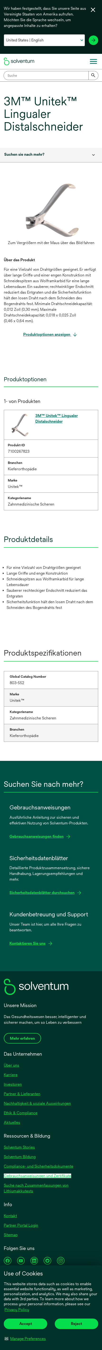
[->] (93, 40)
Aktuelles (12, 1122)
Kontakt (10, 1216)
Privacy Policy (17, 1309)
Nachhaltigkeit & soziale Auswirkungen (37, 1103)
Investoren (13, 1084)
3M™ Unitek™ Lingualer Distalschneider (56, 418)
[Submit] (93, 75)
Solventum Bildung (20, 1156)
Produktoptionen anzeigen (47, 334)
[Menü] (93, 61)
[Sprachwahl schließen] (93, 10)
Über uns (11, 1065)
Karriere (11, 1075)
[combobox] (51, 75)
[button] (25, 1338)
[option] (51, 214)
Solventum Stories (19, 1147)
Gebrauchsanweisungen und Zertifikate (37, 1176)
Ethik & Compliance (20, 1113)
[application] (51, 209)
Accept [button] (25, 1323)
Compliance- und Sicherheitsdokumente (38, 1166)
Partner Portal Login (21, 1225)
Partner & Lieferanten (22, 1094)
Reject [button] (76, 1323)
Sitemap (11, 1235)
